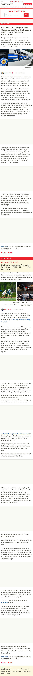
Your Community (14, 7)
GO (26, 15)
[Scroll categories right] (31, 7)
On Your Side (23, 7)
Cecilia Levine (8, 73)
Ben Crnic (7, 309)
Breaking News (4, 7)
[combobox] (13, 15)
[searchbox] (14, 15)
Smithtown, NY (6, 258)
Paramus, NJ (5, 23)
